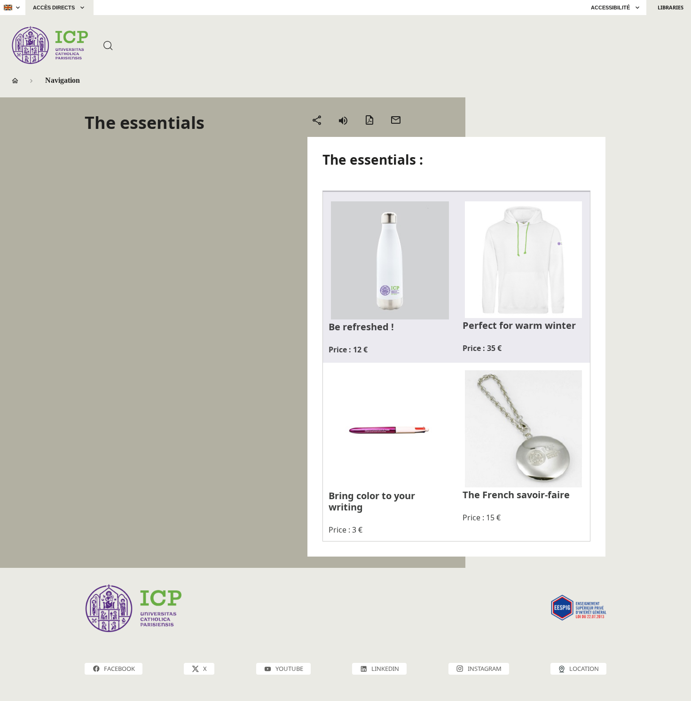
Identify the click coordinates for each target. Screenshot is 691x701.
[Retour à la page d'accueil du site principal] (116, 7)
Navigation (62, 80)
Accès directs (54, 7)
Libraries (670, 7)
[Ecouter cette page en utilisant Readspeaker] (343, 120)
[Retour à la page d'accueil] (49, 44)
